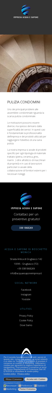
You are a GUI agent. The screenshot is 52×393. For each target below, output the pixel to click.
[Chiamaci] (21, 28)
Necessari (11, 386)
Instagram (26, 294)
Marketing (11, 389)
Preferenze (26, 386)
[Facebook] (24, 28)
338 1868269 (26, 227)
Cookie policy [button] (10, 374)
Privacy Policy (26, 315)
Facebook (26, 289)
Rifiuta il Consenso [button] (14, 379)
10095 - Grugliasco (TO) (26, 263)
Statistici (41, 386)
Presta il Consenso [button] (27, 389)
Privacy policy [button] (23, 374)
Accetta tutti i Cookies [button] (36, 379)
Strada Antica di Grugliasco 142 (26, 259)
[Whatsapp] (31, 28)
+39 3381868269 (26, 268)
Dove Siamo (26, 325)
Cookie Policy (26, 320)
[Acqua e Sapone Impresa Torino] (26, 11)
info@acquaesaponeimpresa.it (26, 273)
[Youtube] (28, 28)
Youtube (26, 299)
